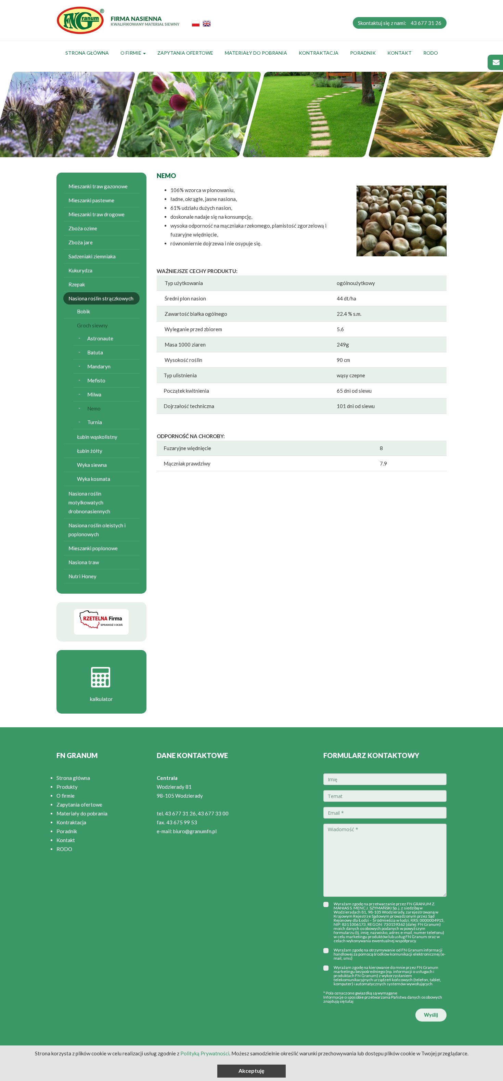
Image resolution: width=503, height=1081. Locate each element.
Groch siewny (92, 325)
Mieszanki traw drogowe (96, 214)
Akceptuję (251, 1070)
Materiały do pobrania (256, 53)
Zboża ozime (82, 228)
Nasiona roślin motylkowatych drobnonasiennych (89, 502)
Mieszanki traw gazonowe (98, 186)
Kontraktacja (318, 53)
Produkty (67, 787)
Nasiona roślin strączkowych (100, 298)
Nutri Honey (82, 576)
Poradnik (363, 53)
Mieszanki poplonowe (93, 548)
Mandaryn (99, 366)
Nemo (94, 408)
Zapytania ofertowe (185, 53)
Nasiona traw (83, 562)
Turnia (94, 422)
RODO (430, 53)
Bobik (83, 311)
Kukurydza (80, 270)
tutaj (349, 1001)
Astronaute (100, 338)
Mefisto (96, 380)
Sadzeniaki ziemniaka (92, 256)
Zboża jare (80, 242)
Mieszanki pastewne (91, 200)
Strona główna (87, 53)
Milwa (94, 394)
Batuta (95, 352)
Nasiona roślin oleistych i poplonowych (97, 529)
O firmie (131, 53)
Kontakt (399, 53)
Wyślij (431, 1015)
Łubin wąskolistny (97, 437)
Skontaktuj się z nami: (399, 23)
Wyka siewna (92, 465)
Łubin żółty (89, 451)
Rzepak (76, 284)
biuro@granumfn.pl (195, 831)
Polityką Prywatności (204, 1053)
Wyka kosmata (93, 479)
